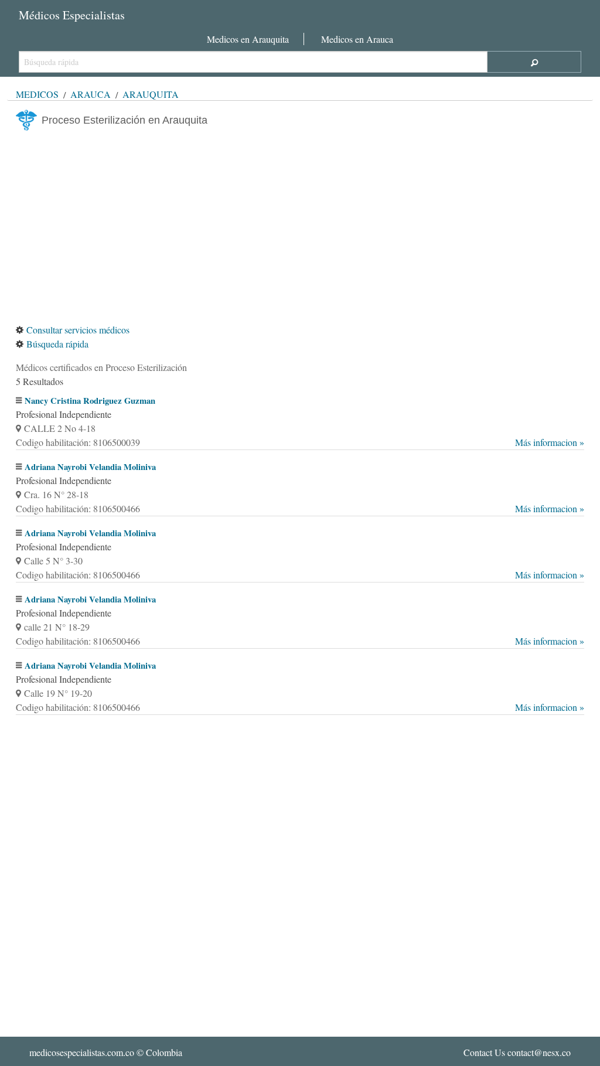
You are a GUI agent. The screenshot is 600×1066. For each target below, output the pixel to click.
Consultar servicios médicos (77, 329)
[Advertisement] (300, 227)
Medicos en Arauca (357, 39)
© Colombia (105, 1052)
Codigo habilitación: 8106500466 (300, 508)
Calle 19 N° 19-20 (58, 693)
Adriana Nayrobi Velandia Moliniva (90, 467)
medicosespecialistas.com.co (81, 1052)
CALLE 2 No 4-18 (60, 428)
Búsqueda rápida (57, 344)
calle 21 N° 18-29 (57, 627)
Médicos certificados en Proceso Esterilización (101, 367)
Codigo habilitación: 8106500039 (300, 442)
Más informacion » (549, 442)
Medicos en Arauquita (248, 39)
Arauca (90, 94)
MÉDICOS (37, 94)
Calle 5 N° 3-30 (53, 560)
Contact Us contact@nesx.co (517, 1052)
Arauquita (150, 94)
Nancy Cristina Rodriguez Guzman (90, 400)
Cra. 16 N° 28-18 (56, 494)
